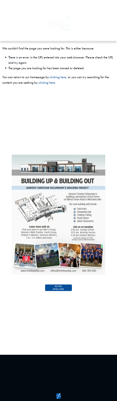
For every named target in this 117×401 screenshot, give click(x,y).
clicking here (58, 77)
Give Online (58, 288)
